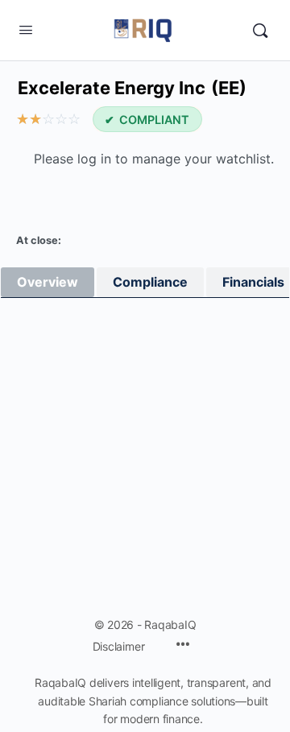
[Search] (260, 30)
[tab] (47, 282)
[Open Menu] (25, 29)
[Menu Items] (183, 645)
